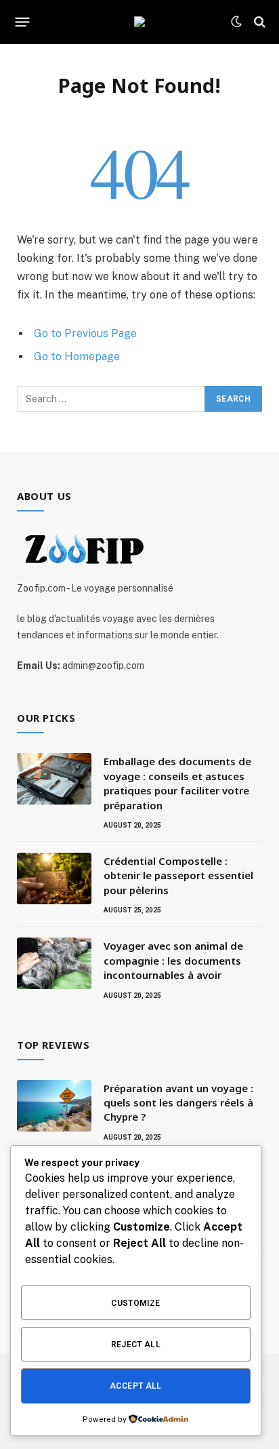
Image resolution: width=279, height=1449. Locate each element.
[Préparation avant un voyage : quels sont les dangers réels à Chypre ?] (54, 1106)
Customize (135, 1303)
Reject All (136, 1344)
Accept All (136, 1386)
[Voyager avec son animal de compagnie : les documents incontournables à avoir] (54, 963)
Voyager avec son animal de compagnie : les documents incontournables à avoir (173, 960)
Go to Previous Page (85, 333)
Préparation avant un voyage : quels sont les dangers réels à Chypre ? (178, 1102)
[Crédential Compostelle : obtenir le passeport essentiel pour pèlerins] (54, 878)
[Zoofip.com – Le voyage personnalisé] (139, 21)
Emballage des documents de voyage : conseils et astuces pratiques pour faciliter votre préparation (177, 782)
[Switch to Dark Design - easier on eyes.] (236, 22)
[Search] (258, 22)
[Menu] (23, 21)
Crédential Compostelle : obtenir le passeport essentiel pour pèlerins (178, 875)
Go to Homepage (77, 356)
